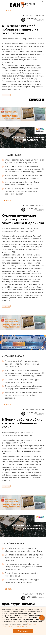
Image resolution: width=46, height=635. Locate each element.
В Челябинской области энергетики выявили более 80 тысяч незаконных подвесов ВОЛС (22, 364)
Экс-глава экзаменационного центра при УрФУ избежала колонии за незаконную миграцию (24, 557)
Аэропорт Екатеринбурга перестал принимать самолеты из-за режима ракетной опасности (21, 191)
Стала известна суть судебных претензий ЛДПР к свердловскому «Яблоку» (24, 161)
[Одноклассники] (33, 100)
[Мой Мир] (40, 100)
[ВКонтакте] (30, 100)
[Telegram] (36, 100)
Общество (6, 95)
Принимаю (23, 631)
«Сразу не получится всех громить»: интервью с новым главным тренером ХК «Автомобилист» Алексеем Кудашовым (24, 169)
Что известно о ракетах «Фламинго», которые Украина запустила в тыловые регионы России (23, 566)
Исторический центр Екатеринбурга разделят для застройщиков (22, 183)
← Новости (7, 11)
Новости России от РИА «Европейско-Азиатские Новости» (17, 5)
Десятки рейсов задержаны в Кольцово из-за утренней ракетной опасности (23, 177)
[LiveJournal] (43, 100)
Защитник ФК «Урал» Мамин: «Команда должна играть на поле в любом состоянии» (23, 395)
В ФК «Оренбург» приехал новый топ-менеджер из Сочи (23, 574)
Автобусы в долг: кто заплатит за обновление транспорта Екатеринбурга (23, 550)
